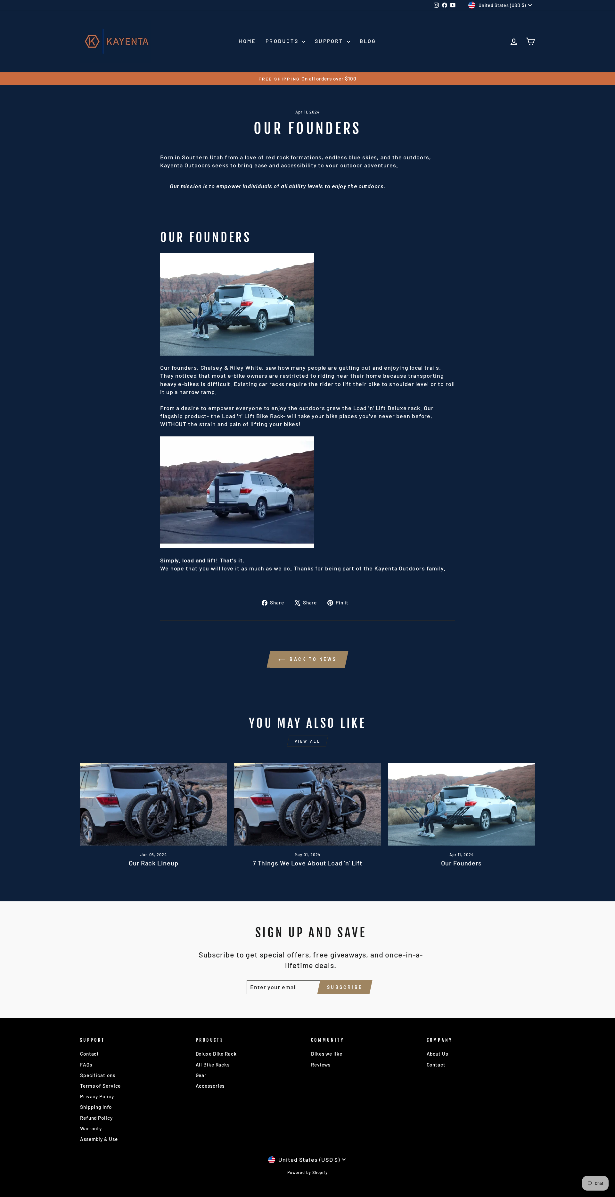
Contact (89, 1054)
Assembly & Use (99, 1139)
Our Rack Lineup (153, 863)
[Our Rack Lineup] (153, 804)
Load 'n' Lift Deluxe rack (387, 407)
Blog (368, 41)
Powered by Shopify (307, 1172)
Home (247, 41)
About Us (437, 1054)
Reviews (321, 1064)
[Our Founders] (461, 804)
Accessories (210, 1086)
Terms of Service (100, 1086)
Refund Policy (96, 1118)
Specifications (97, 1075)
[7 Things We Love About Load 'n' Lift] (307, 804)
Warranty (91, 1128)
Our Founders (461, 863)
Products (283, 41)
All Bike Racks (213, 1064)
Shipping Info (96, 1107)
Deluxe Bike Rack (216, 1054)
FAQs (86, 1064)
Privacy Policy (97, 1096)
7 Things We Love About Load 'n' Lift (307, 863)
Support (330, 41)
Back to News (312, 659)
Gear (201, 1075)
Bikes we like (326, 1054)
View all (308, 741)
